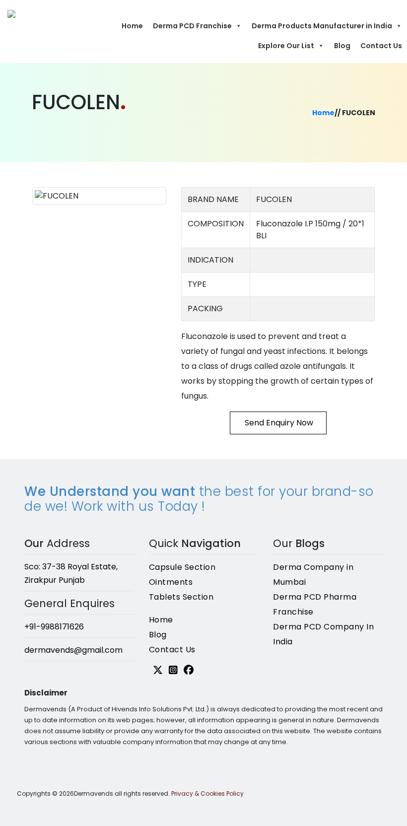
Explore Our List (286, 46)
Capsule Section (182, 567)
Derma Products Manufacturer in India (322, 26)
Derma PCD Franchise (192, 26)
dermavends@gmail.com (73, 650)
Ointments (171, 582)
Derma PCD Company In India (323, 634)
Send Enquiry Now (278, 422)
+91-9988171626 (54, 626)
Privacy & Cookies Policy (207, 793)
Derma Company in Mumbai (313, 574)
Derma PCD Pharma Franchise (314, 604)
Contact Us (381, 46)
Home (132, 26)
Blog (342, 46)
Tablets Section (181, 597)
